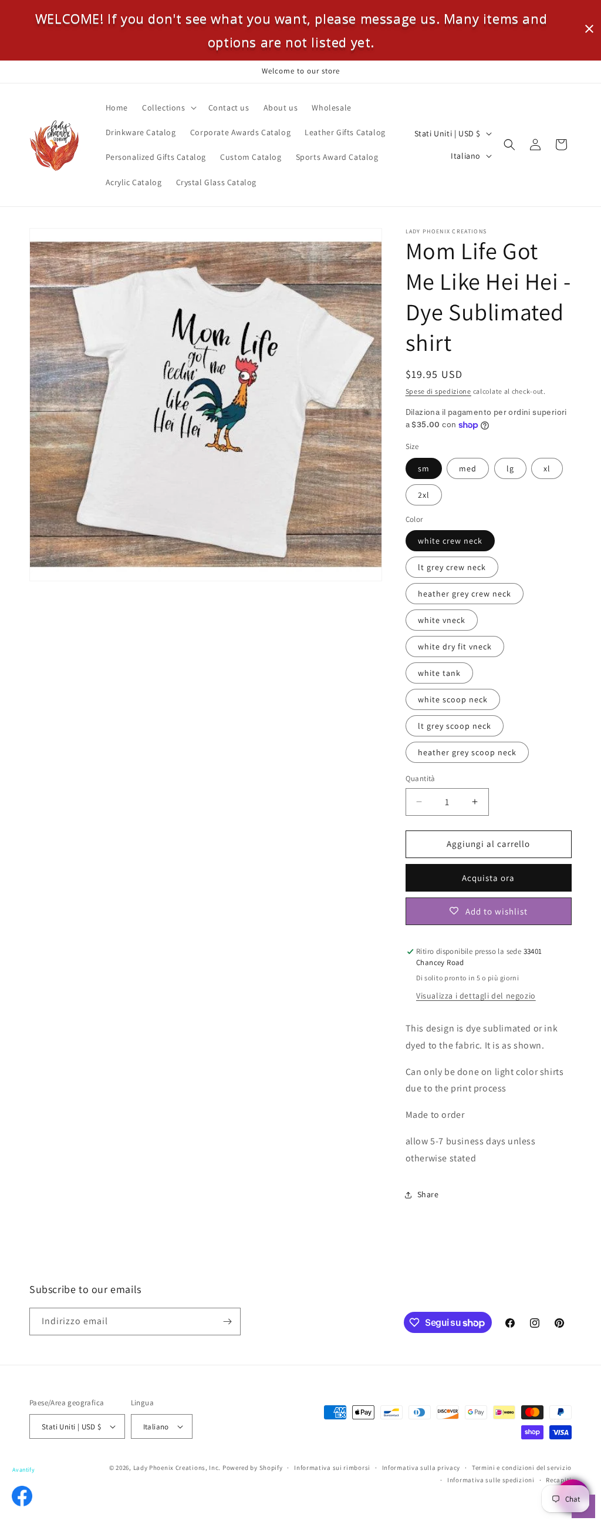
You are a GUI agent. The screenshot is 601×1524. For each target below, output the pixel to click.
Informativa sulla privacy (421, 1467)
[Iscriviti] (227, 1321)
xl (547, 468)
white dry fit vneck (455, 646)
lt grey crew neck (452, 567)
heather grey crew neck (464, 593)
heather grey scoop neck (467, 752)
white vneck (441, 620)
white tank (439, 673)
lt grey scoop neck (454, 726)
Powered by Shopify (252, 1467)
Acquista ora (488, 877)
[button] (168, 107)
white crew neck (450, 540)
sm (424, 468)
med (468, 468)
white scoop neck (453, 699)
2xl (424, 495)
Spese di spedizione (438, 391)
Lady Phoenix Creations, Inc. (177, 1467)
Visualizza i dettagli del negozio (476, 995)
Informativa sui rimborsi (332, 1467)
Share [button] (428, 1194)
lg (510, 468)
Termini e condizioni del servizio (522, 1467)
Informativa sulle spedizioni (491, 1480)
